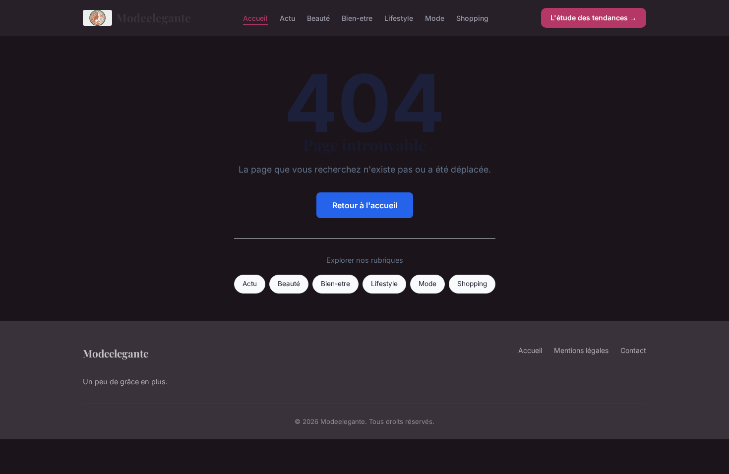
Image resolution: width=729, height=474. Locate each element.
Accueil (255, 17)
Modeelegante (153, 17)
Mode (434, 17)
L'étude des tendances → (593, 17)
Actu (287, 17)
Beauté (318, 17)
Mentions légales (581, 350)
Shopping (472, 17)
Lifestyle (398, 17)
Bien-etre (357, 17)
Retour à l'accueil (364, 205)
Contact (633, 350)
